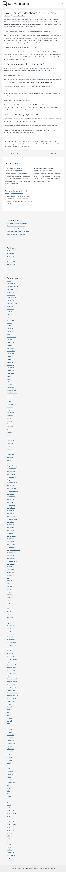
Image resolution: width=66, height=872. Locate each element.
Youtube (9, 847)
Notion (9, 709)
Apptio (9, 379)
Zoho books (10, 852)
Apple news (10, 356)
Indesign (9, 595)
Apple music (10, 354)
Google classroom (12, 482)
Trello (8, 785)
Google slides (11, 558)
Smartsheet (10, 771)
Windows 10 (10, 808)
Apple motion (11, 351)
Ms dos (9, 704)
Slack (8, 768)
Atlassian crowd (11, 390)
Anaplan (9, 323)
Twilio (8, 791)
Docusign (9, 432)
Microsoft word (11, 698)
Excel (8, 446)
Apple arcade (10, 342)
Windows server (11, 824)
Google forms (11, 513)
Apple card (10, 345)
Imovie (9, 589)
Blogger (9, 410)
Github (9, 460)
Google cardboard (12, 477)
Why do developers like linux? (15, 229)
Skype (8, 766)
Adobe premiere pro (12, 303)
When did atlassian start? (14, 168)
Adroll (8, 314)
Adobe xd (9, 311)
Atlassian (7, 16)
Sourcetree (10, 774)
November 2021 (11, 262)
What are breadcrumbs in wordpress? (18, 231)
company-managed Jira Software (35, 68)
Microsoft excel (11, 665)
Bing (8, 398)
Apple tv (9, 376)
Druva (8, 438)
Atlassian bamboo (12, 387)
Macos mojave (11, 639)
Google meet (10, 527)
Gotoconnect (10, 572)
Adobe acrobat (11, 283)
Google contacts (11, 488)
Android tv (10, 331)
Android (9, 325)
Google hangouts (12, 519)
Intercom (9, 597)
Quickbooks (10, 749)
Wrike (8, 836)
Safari (8, 754)
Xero (8, 841)
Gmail (8, 463)
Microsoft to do (11, 687)
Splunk (9, 777)
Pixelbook (9, 732)
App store (9, 340)
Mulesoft (9, 707)
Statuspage (10, 780)
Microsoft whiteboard (13, 693)
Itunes (8, 603)
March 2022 (10, 250)
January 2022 (11, 256)
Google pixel (10, 539)
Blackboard (10, 407)
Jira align (9, 611)
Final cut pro (10, 452)
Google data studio (12, 491)
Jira (8, 609)
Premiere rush (11, 743)
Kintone (9, 614)
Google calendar (11, 474)
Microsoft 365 (11, 656)
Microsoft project (12, 679)
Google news (10, 530)
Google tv (9, 567)
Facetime (9, 449)
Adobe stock (10, 309)
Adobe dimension (12, 289)
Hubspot (9, 581)
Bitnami (9, 401)
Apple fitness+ (11, 348)
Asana (8, 382)
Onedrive (9, 718)
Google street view (12, 561)
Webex (9, 805)
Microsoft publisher (12, 681)
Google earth (10, 502)
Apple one (10, 362)
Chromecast (10, 415)
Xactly (8, 838)
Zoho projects (11, 855)
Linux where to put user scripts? (16, 226)
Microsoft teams (11, 684)
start (21, 110)
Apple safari (10, 370)
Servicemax (10, 757)
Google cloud (10, 485)
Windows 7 (10, 816)
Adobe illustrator (11, 297)
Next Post (54, 153)
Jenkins (9, 606)
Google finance (11, 505)
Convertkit (10, 426)
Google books (11, 471)
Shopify (9, 763)
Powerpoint (10, 738)
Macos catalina (11, 637)
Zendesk (9, 850)
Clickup (9, 418)
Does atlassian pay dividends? (16, 191)
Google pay (10, 533)
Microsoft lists (11, 670)
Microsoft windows (12, 695)
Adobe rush (10, 306)
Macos (9, 631)
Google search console (13, 550)
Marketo (9, 651)
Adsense (9, 317)
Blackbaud (10, 404)
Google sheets (11, 553)
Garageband (10, 457)
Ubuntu (9, 794)
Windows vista (11, 827)
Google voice (10, 569)
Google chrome (11, 480)
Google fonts (10, 511)
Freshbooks (10, 454)
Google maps (11, 525)
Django (9, 429)
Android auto (10, 328)
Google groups (11, 516)
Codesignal (10, 421)
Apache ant (10, 334)
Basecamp (10, 396)
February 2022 (11, 253)
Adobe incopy (11, 300)
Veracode (9, 796)
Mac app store (11, 625)
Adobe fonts (10, 292)
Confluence (10, 424)
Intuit (8, 600)
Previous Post (13, 153)
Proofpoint (10, 746)
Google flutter (11, 508)
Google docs (10, 494)
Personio (9, 726)
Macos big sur (11, 634)
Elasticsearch (10, 440)
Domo (8, 435)
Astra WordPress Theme (47, 868)
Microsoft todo (11, 690)
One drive (9, 715)
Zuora (8, 858)
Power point (10, 735)
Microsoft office (11, 673)
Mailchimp (10, 648)
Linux (8, 620)
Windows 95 (10, 822)
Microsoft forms (11, 667)
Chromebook (10, 412)
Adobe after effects (12, 286)
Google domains (11, 496)
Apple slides (10, 373)
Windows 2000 (11, 813)
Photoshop (10, 729)
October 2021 (11, 264)
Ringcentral (10, 752)
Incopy (9, 592)
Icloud (8, 583)
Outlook (9, 723)
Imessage (9, 586)
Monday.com (10, 701)
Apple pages (10, 365)
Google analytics (11, 468)
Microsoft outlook (12, 676)
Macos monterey (12, 642)
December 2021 (11, 259)
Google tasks (10, 564)
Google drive (10, 499)
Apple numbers (11, 359)
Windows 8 (10, 819)
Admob (9, 281)
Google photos (11, 536)
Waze (8, 802)
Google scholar (11, 544)
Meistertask (10, 653)
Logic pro (9, 623)
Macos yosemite (11, 645)
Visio (8, 799)
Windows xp (10, 830)
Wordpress (10, 833)
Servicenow (10, 760)
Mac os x (9, 628)
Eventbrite (10, 443)
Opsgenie (9, 721)
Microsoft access (12, 659)
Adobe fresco (11, 295)
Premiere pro (10, 740)
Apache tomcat (11, 337)
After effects (10, 320)
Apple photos (11, 368)
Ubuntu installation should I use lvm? (17, 223)
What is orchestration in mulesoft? (17, 234)
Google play (10, 541)
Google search (11, 547)
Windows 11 (10, 810)
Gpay (8, 578)
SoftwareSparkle (19, 3)
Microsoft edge (11, 662)
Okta (8, 712)
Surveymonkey (11, 782)
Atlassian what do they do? (44, 168)
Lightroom (10, 617)
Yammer (9, 844)
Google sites (10, 555)
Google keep (10, 522)
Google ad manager (12, 466)
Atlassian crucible (12, 393)
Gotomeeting (10, 575)
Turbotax (9, 788)
